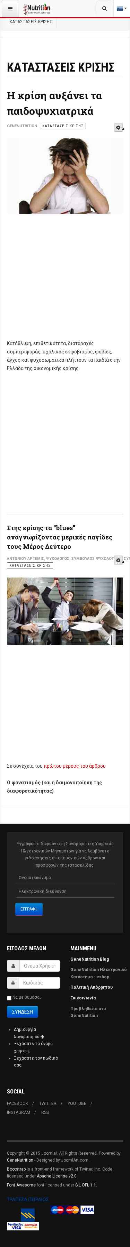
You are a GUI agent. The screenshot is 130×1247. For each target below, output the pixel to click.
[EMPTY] (118, 127)
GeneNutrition (20, 1160)
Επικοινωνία (83, 998)
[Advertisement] (65, 280)
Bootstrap (16, 1169)
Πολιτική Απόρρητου (91, 987)
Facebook (17, 1103)
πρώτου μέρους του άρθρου (75, 766)
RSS (45, 1112)
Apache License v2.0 (57, 1176)
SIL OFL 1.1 (85, 1185)
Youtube (77, 1103)
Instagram (18, 1112)
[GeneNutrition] (37, 8)
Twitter (48, 1103)
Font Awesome (21, 1185)
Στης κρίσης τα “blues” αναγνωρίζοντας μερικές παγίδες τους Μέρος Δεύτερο (59, 537)
